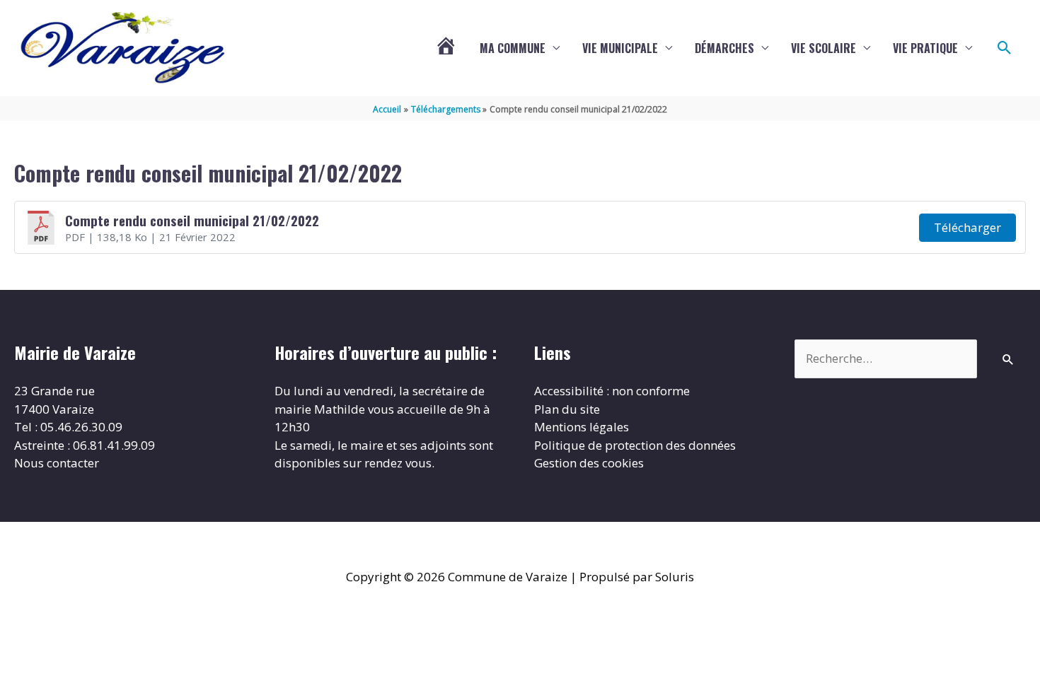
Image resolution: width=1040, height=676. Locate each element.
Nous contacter (56, 463)
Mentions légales (581, 427)
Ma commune (512, 48)
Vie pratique (925, 48)
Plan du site (567, 409)
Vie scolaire (823, 48)
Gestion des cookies (589, 463)
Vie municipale (620, 48)
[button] (1004, 48)
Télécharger (967, 227)
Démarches (724, 48)
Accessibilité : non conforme (612, 391)
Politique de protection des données (635, 445)
